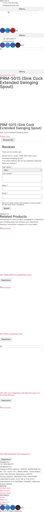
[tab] (8, 140)
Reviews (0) (8, 140)
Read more (6, 280)
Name (5, 185)
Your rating (7, 167)
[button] (22, 9)
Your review (7, 173)
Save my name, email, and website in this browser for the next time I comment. (21, 203)
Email (5, 193)
